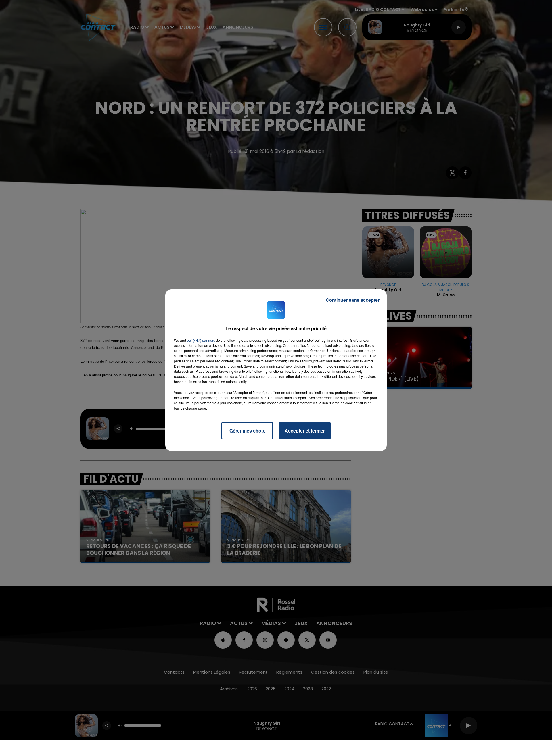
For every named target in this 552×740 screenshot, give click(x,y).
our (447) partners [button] (201, 340)
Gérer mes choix (247, 430)
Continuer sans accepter (352, 300)
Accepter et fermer (305, 430)
